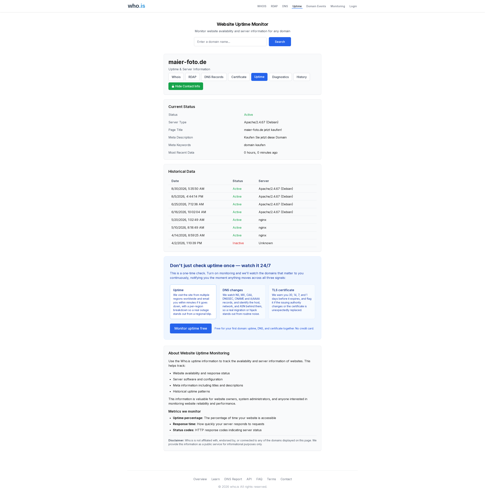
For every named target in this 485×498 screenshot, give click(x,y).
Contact (286, 479)
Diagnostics (280, 77)
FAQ (259, 479)
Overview (200, 479)
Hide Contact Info (187, 86)
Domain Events (316, 6)
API (249, 479)
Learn (215, 479)
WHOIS (261, 6)
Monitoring (338, 6)
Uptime (297, 6)
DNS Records (213, 77)
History (302, 77)
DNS (285, 6)
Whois (176, 77)
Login (353, 6)
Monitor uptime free (190, 328)
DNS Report (233, 479)
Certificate (238, 77)
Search (280, 42)
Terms (271, 479)
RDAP (274, 6)
